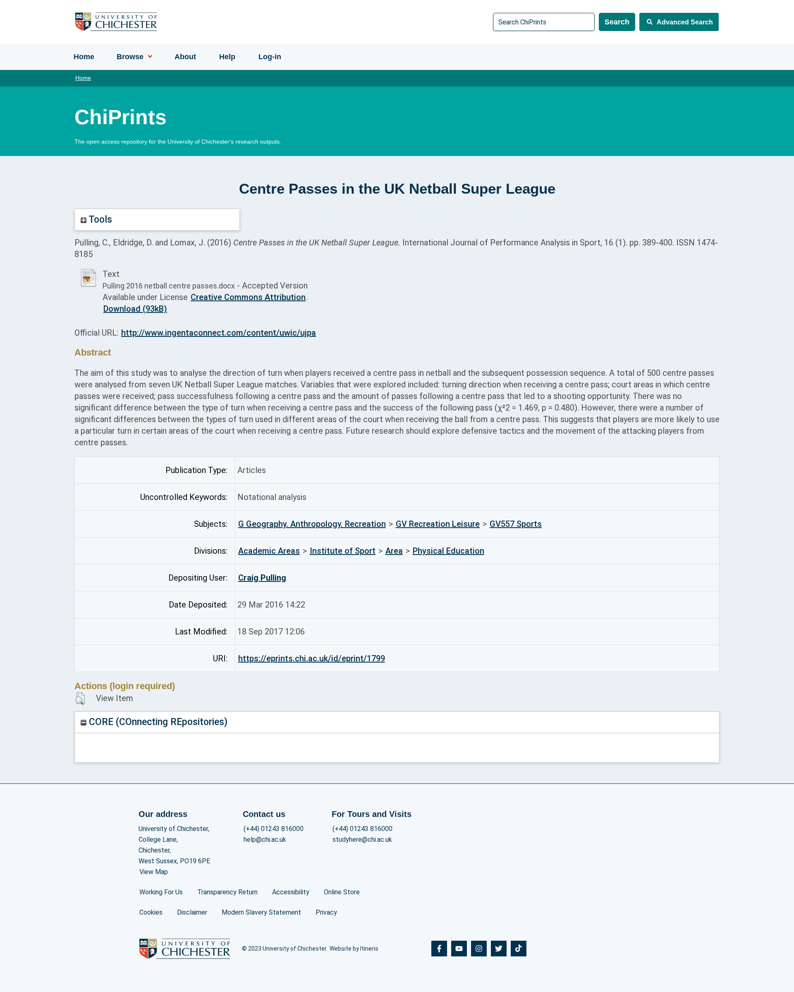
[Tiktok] (518, 948)
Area (394, 551)
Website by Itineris (354, 948)
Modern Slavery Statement (261, 912)
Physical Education (448, 551)
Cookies (151, 912)
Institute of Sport (342, 551)
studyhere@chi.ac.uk (362, 839)
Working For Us (161, 892)
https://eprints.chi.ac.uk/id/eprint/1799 (311, 658)
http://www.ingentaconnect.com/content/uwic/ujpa (218, 333)
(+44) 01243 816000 (274, 829)
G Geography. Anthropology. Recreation (312, 524)
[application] (147, 56)
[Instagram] (479, 948)
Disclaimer (192, 912)
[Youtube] (459, 948)
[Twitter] (499, 948)
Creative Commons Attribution (248, 297)
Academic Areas (269, 551)
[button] (80, 698)
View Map (153, 872)
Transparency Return (227, 892)
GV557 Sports (516, 524)
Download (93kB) (135, 309)
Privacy (326, 912)
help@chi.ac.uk (265, 839)
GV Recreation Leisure (438, 524)
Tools (99, 219)
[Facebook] (439, 948)
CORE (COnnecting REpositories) (156, 722)
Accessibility (290, 892)
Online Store (342, 892)
